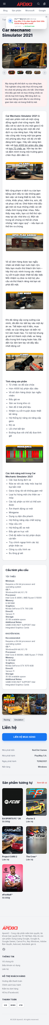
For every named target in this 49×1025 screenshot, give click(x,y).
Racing (7, 720)
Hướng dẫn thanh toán (12, 981)
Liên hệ (5, 969)
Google (42, 10)
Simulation (18, 720)
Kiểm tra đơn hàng (10, 988)
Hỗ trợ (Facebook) (10, 992)
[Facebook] (3, 949)
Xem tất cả (42, 782)
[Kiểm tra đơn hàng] (44, 3)
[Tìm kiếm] (38, 3)
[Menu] (4, 4)
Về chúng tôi (7, 961)
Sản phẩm (16, 10)
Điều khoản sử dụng (11, 965)
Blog (5, 10)
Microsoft (29, 10)
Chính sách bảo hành (11, 985)
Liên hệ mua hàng (24, 737)
